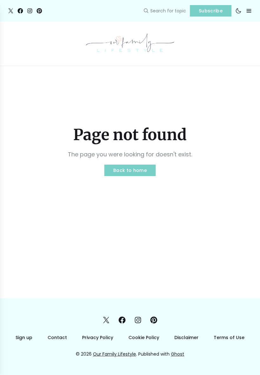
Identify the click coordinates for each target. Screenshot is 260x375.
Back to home (130, 170)
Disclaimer (186, 337)
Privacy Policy (97, 337)
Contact (57, 337)
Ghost (177, 354)
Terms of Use (229, 337)
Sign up (24, 337)
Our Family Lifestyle (114, 354)
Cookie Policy (143, 337)
